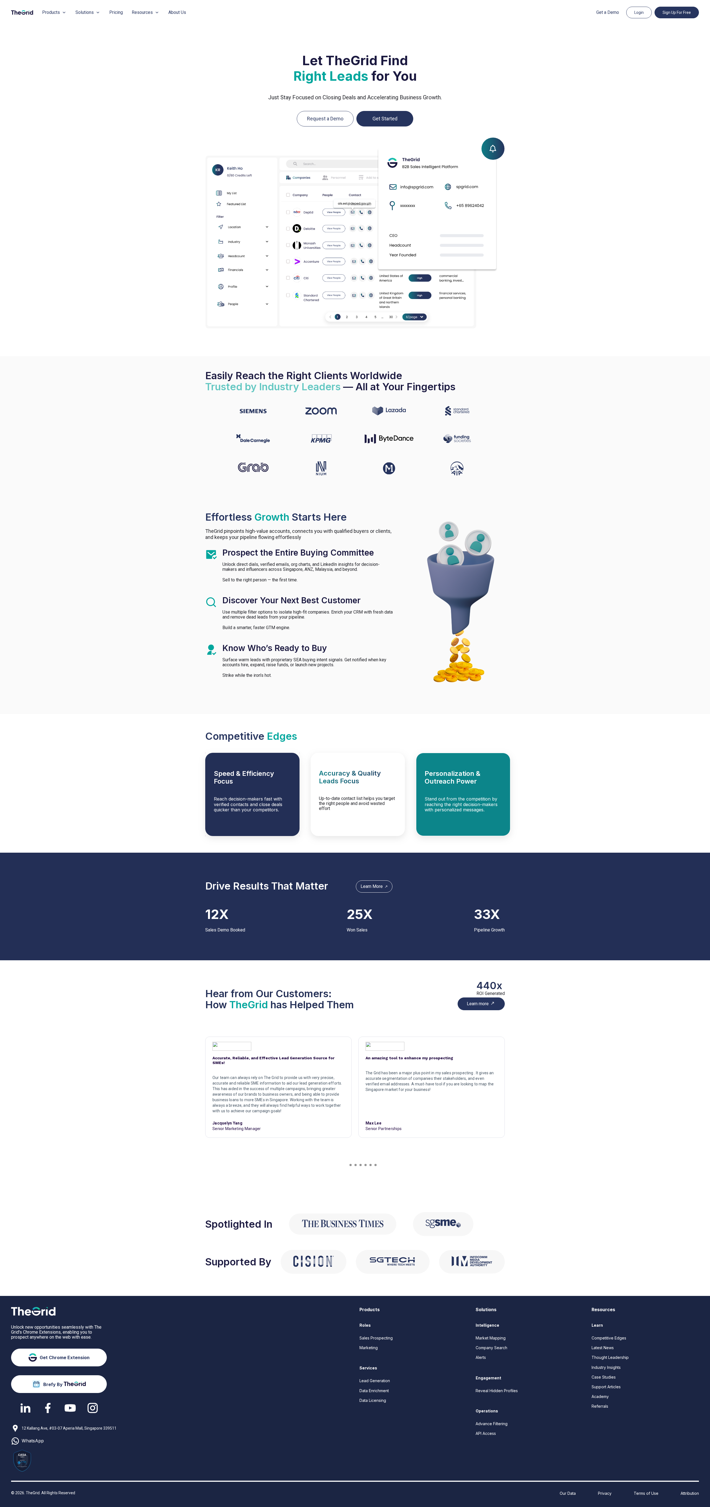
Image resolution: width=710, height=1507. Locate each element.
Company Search (491, 1347)
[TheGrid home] (22, 12)
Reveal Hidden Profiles (497, 1390)
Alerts (481, 1357)
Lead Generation (374, 1380)
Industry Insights (606, 1367)
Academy (600, 1396)
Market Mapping (491, 1338)
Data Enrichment (374, 1390)
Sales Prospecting (376, 1338)
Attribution (690, 1493)
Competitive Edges (609, 1338)
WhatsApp (33, 1440)
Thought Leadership (610, 1357)
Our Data (568, 1493)
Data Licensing (372, 1400)
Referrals (600, 1406)
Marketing (368, 1347)
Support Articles (606, 1386)
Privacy (605, 1493)
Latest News (603, 1347)
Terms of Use (646, 1493)
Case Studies (604, 1377)
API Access (486, 1433)
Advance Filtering (492, 1423)
